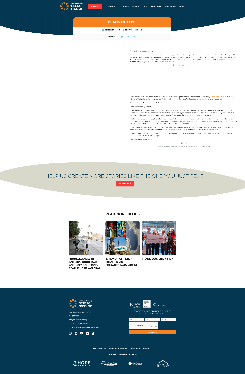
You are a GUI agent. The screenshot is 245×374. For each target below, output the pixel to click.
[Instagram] (70, 333)
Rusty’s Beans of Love (165, 62)
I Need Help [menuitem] (135, 349)
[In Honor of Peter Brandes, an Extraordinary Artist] (122, 238)
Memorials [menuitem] (147, 349)
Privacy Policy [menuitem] (99, 349)
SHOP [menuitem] (181, 6)
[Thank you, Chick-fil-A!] (159, 238)
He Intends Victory (218, 97)
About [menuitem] (126, 6)
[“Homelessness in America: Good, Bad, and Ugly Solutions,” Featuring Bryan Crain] (86, 238)
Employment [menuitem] (171, 6)
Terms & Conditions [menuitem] (118, 349)
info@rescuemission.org (78, 320)
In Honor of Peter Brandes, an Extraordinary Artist (121, 261)
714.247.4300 (74, 316)
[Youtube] (81, 333)
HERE (150, 139)
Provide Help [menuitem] (113, 6)
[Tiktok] (93, 333)
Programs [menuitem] (156, 6)
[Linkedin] (87, 333)
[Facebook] (76, 333)
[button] (122, 37)
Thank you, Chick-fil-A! (158, 258)
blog (139, 30)
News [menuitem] (145, 6)
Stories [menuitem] (135, 6)
